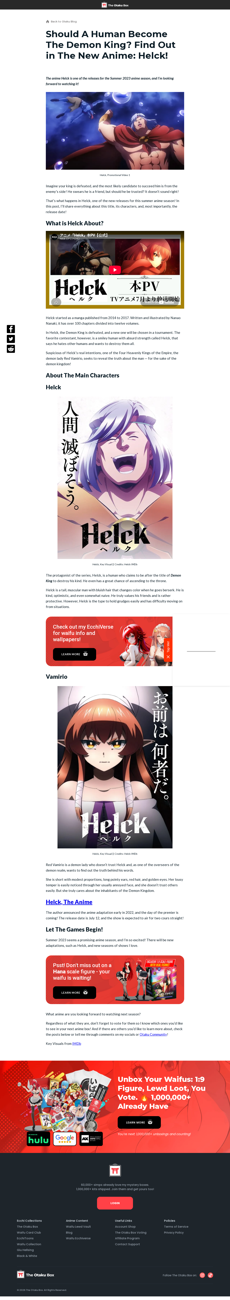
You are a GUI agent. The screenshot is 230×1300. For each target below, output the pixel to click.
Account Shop (125, 1227)
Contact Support (127, 1244)
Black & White (27, 1256)
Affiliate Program (127, 1238)
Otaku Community (153, 1034)
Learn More (70, 654)
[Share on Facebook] (11, 329)
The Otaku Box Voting (130, 1233)
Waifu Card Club (29, 1233)
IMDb (76, 1043)
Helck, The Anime (69, 901)
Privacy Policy (174, 1233)
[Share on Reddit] (11, 349)
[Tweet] (11, 339)
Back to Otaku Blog (64, 21)
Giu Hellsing (25, 1250)
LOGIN (115, 1203)
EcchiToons (25, 1238)
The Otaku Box (27, 1227)
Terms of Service (176, 1227)
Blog (69, 1233)
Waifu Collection (29, 1244)
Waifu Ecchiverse (78, 1238)
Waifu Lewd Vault (78, 1227)
